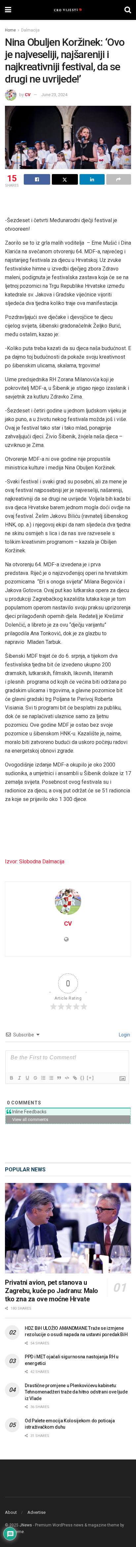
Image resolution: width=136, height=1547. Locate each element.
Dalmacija (30, 30)
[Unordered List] (51, 1078)
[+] (90, 1077)
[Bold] (11, 1078)
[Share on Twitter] (65, 179)
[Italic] (19, 1078)
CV (28, 94)
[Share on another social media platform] (118, 179)
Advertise (36, 1512)
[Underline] (27, 1078)
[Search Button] (127, 10)
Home (10, 30)
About (11, 1512)
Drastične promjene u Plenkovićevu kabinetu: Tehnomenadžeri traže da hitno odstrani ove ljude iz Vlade (76, 1392)
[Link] (75, 1078)
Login (124, 1034)
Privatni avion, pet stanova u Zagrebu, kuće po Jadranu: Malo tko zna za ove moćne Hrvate (51, 1290)
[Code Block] (67, 1078)
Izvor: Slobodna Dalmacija (34, 861)
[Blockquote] (59, 1078)
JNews (25, 1525)
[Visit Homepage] (68, 10)
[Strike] (35, 1078)
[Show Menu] (8, 10)
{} (82, 1077)
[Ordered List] (43, 1078)
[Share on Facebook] (37, 179)
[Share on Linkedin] (92, 179)
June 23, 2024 (54, 94)
